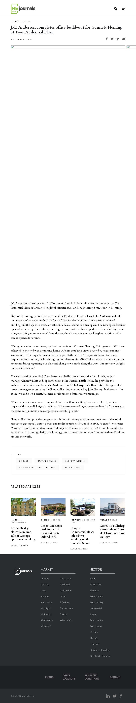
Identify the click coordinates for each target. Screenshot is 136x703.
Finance (95, 590)
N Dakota (65, 578)
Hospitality (96, 602)
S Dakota (65, 602)
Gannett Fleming (22, 316)
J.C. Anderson (103, 316)
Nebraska (65, 590)
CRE (92, 578)
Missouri (46, 626)
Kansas (45, 596)
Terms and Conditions (92, 677)
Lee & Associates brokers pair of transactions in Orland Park (51, 531)
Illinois (15, 22)
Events (49, 677)
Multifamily (19, 522)
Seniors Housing (100, 650)
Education (96, 584)
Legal (93, 614)
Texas (103, 520)
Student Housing (100, 656)
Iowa (43, 590)
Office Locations (69, 677)
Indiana (45, 584)
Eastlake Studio (89, 381)
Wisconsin (66, 620)
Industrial (96, 608)
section (94, 644)
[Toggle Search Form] (115, 9)
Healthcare (96, 596)
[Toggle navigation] (123, 8)
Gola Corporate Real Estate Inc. (90, 385)
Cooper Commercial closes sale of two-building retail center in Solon (82, 536)
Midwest (75, 520)
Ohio (87, 520)
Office (26, 22)
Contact (115, 677)
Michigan (46, 608)
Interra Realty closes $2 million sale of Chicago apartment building (23, 534)
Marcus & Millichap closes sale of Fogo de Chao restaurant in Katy (112, 531)
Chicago (24, 461)
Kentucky (46, 602)
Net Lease (96, 626)
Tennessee (66, 608)
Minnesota (47, 620)
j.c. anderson (72, 468)
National (65, 584)
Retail (113, 520)
